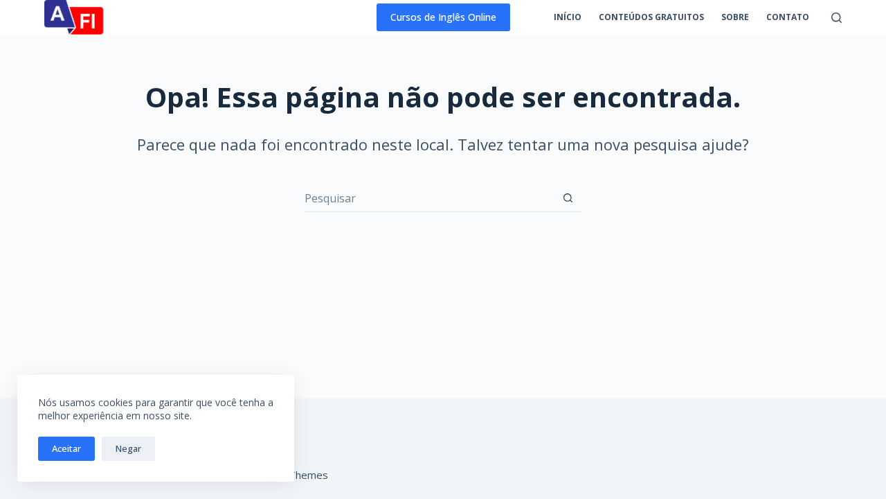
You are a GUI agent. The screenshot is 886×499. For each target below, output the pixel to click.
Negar (128, 448)
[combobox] (429, 198)
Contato (787, 17)
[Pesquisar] (836, 17)
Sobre (735, 17)
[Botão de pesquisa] (567, 197)
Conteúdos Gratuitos (651, 17)
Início (567, 17)
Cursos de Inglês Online (443, 17)
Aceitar (66, 448)
